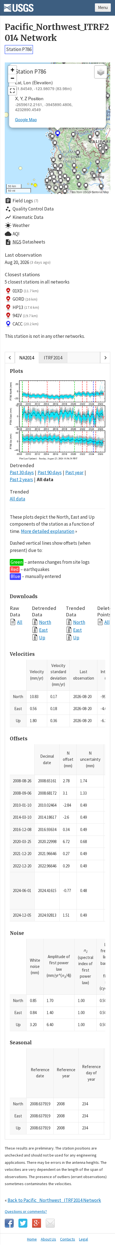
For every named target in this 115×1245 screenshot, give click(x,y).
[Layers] (101, 72)
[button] (49, 188)
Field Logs (21, 200)
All (19, 622)
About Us (48, 1239)
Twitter (22, 1223)
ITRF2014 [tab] (53, 358)
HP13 (26, 307)
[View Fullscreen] (12, 90)
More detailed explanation (47, 531)
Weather (17, 225)
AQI (12, 233)
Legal (83, 1239)
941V (25, 315)
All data (45, 479)
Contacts (67, 1239)
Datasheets (25, 242)
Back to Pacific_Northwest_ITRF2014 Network (54, 1200)
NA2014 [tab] (26, 358)
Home (32, 1239)
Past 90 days (50, 472)
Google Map (26, 119)
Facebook (9, 1223)
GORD (25, 299)
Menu (103, 7)
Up (42, 637)
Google (36, 1223)
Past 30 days (22, 472)
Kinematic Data (24, 217)
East (43, 630)
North (45, 622)
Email (50, 1223)
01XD (26, 291)
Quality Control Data (29, 209)
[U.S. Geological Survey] (18, 6)
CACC (26, 324)
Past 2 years (21, 479)
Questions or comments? (26, 1211)
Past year (74, 472)
